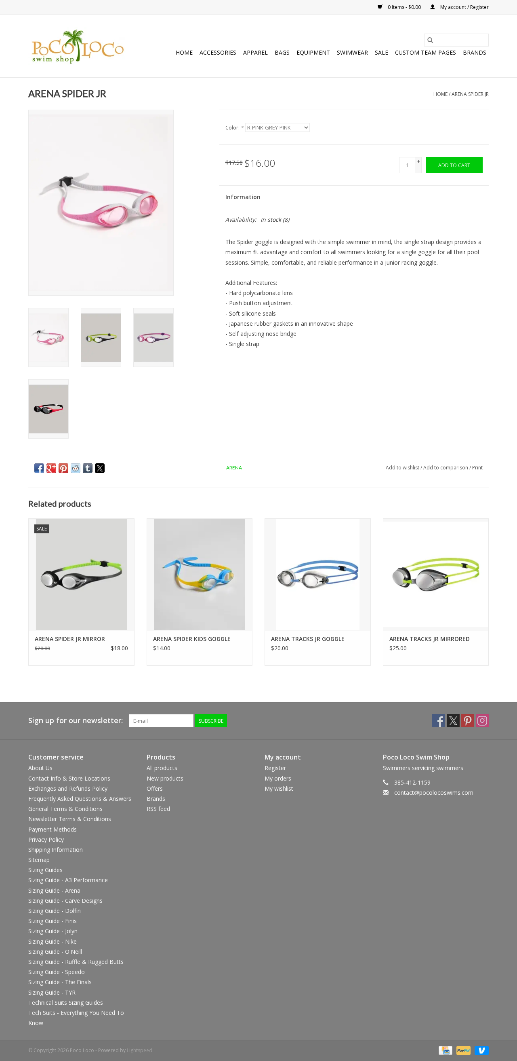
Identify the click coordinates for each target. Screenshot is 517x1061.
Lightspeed (139, 1050)
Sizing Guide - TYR (52, 992)
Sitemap (39, 860)
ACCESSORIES (218, 52)
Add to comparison (446, 467)
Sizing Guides (45, 870)
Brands (474, 52)
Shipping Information (55, 849)
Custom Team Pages (425, 52)
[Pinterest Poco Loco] (467, 720)
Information (243, 197)
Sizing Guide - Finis (52, 921)
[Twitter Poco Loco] (453, 720)
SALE (381, 52)
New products (165, 778)
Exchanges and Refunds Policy (67, 788)
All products (162, 768)
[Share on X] (100, 468)
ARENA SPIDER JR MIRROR (70, 639)
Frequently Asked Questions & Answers (79, 798)
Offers (155, 788)
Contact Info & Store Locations (69, 778)
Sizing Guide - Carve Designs (65, 900)
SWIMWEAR (352, 52)
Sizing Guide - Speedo (56, 972)
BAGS (282, 52)
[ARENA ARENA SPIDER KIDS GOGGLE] (200, 574)
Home (184, 52)
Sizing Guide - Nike (52, 941)
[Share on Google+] (51, 468)
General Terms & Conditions (65, 809)
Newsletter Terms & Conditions (69, 819)
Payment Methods (52, 829)
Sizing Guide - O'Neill (55, 951)
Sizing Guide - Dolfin (54, 911)
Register (275, 768)
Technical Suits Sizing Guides (65, 1002)
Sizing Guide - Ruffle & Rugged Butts (76, 962)
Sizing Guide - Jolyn (53, 931)
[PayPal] (463, 1049)
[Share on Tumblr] (87, 468)
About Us (40, 768)
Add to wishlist (403, 467)
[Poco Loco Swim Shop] (77, 46)
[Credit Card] (445, 1049)
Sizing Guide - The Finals (60, 982)
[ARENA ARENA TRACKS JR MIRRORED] (436, 574)
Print (477, 467)
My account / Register (464, 7)
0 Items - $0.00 (404, 7)
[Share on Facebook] (39, 468)
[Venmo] (480, 1049)
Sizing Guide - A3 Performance (68, 880)
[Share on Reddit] (75, 468)
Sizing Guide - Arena (54, 890)
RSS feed (158, 809)
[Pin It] (63, 468)
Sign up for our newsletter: (75, 720)
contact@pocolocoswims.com (433, 792)
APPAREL (255, 52)
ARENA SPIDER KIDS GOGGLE (192, 639)
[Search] (430, 40)
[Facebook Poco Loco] (438, 720)
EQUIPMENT (313, 52)
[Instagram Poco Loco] (482, 720)
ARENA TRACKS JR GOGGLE (308, 639)
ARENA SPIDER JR (470, 94)
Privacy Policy (46, 839)
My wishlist (279, 788)
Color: (234, 127)
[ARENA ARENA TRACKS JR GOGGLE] (318, 574)
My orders (278, 778)
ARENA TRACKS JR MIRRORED (429, 639)
